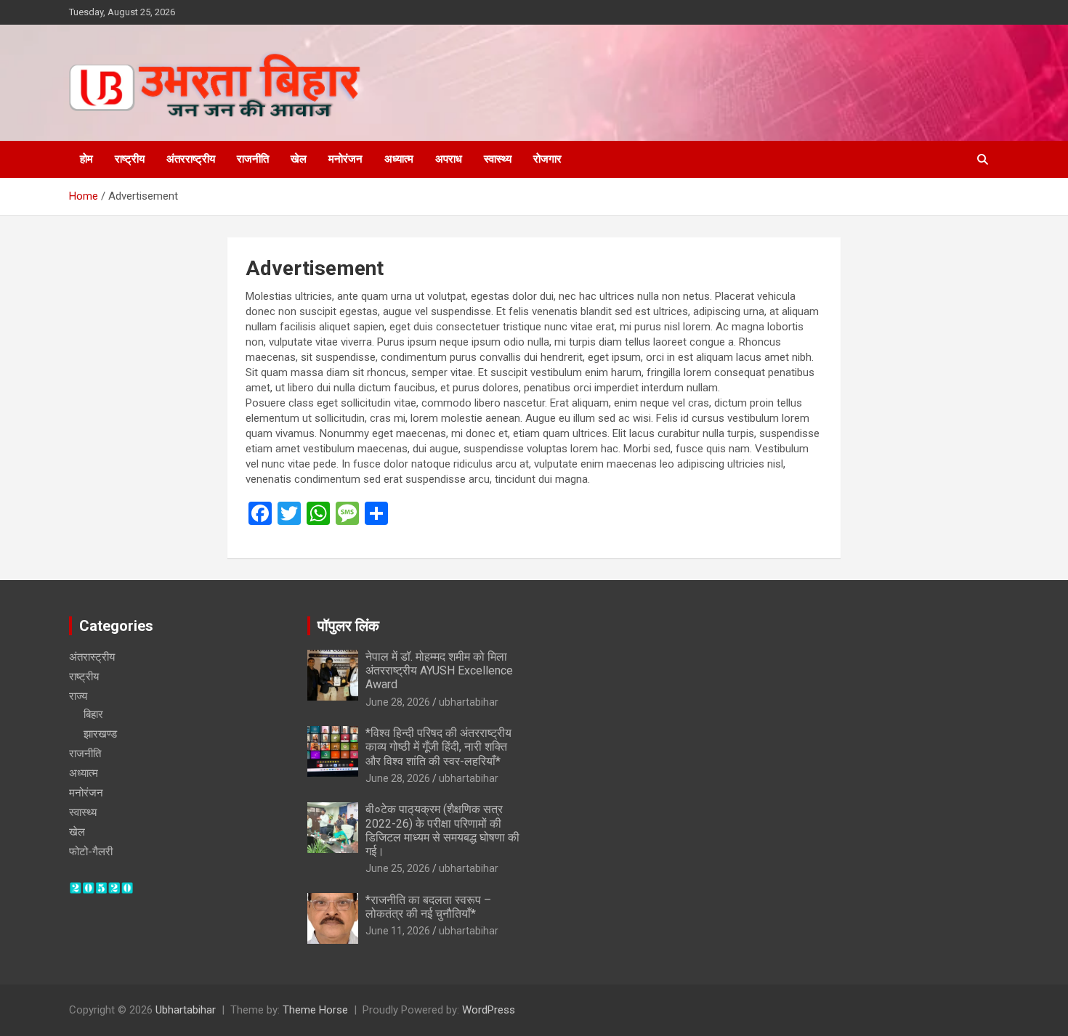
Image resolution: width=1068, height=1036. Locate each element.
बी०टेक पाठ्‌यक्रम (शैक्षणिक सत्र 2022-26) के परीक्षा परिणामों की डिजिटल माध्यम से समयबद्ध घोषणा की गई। (442, 830)
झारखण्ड (100, 734)
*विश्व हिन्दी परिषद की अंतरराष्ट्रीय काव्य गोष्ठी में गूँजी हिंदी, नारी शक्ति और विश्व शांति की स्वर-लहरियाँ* (438, 746)
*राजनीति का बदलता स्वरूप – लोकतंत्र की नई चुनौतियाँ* (428, 907)
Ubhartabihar (185, 1009)
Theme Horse (315, 1009)
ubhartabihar (468, 702)
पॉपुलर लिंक (348, 626)
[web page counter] (101, 888)
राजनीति (253, 159)
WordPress (488, 1009)
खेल (299, 159)
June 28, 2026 (397, 702)
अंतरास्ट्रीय (92, 657)
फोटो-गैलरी (91, 851)
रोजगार (547, 159)
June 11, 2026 (397, 931)
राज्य (78, 696)
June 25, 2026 (397, 868)
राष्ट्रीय (130, 159)
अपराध (448, 159)
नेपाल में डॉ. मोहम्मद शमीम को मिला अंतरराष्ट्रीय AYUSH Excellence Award (439, 670)
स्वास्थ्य (497, 159)
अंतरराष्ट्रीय (190, 159)
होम (86, 159)
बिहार (93, 714)
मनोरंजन (345, 159)
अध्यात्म (398, 159)
